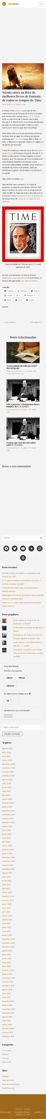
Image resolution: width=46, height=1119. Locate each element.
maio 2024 (6, 838)
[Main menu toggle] (41, 3)
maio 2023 (6, 885)
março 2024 (7, 846)
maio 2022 (6, 908)
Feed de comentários (11, 1084)
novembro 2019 (8, 978)
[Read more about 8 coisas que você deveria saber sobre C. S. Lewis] (23, 429)
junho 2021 (6, 927)
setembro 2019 (8, 986)
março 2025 (7, 799)
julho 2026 (6, 752)
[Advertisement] (23, 32)
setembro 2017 (8, 1036)
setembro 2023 (8, 869)
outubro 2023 (7, 865)
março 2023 (7, 892)
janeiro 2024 (7, 853)
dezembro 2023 (8, 857)
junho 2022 (6, 904)
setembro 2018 (8, 1013)
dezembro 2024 (8, 811)
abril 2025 (6, 795)
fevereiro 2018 (8, 1028)
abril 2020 (6, 966)
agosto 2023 (7, 873)
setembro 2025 (8, 776)
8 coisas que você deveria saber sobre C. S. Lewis (21, 443)
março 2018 (7, 1025)
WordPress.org (8, 1088)
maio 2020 (6, 962)
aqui (22, 179)
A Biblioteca (38, 1098)
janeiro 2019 (7, 1005)
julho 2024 (6, 830)
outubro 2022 (7, 900)
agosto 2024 (7, 826)
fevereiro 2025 (8, 803)
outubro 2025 (7, 772)
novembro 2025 (8, 768)
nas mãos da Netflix (29, 281)
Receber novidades (12, 734)
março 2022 (7, 916)
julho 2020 (6, 955)
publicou (18, 111)
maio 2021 (6, 931)
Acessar (5, 1076)
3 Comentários (11, 448)
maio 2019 (6, 997)
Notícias (5, 1058)
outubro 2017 (7, 1032)
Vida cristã (6, 1062)
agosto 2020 (7, 951)
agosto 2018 (7, 1017)
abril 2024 (6, 842)
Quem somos (23, 1098)
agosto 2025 (7, 780)
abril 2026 (6, 756)
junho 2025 (6, 787)
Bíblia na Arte (5, 1112)
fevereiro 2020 (8, 970)
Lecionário (38, 1112)
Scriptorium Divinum (22, 1112)
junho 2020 (6, 958)
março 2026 (7, 760)
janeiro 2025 (7, 807)
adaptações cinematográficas (14, 278)
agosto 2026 (7, 748)
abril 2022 (6, 912)
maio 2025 (6, 791)
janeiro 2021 (7, 935)
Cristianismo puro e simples (28, 196)
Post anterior (9, 322)
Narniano (13, 4)
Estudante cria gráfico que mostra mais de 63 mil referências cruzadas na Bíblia (28, 653)
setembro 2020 (8, 947)
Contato (23, 1100)
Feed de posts (8, 1080)
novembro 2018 (8, 1009)
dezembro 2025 (8, 764)
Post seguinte (37, 322)
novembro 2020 (8, 943)
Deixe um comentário (14, 371)
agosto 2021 (7, 920)
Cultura (5, 1054)
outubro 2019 (7, 982)
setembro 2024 (8, 822)
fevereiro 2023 (8, 896)
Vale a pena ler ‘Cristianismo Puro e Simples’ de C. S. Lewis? (23, 405)
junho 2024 (6, 834)
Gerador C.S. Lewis (23, 1114)
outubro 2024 (8, 818)
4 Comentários (11, 409)
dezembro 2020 (8, 939)
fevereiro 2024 (8, 850)
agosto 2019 (7, 990)
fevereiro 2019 (8, 1001)
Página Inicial (8, 1098)
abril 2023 (6, 888)
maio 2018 (6, 1021)
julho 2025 (6, 783)
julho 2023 (6, 877)
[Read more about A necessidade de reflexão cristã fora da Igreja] (23, 352)
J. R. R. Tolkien (34, 116)
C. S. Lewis (18, 139)
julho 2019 (6, 993)
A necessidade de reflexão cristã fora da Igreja (21, 367)
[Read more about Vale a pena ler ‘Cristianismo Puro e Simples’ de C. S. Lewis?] (23, 390)
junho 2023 (6, 881)
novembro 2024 (8, 815)
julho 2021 (6, 923)
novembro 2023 (8, 861)
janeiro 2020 (7, 974)
